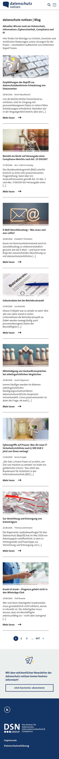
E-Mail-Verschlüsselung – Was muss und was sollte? (24, 231)
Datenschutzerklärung (16, 745)
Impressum (10, 740)
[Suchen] (49, 4)
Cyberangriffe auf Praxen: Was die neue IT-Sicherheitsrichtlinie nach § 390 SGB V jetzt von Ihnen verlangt (25, 448)
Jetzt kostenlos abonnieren (29, 687)
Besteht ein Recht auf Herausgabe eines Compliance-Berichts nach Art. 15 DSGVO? (25, 157)
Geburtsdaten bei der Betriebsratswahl (23, 300)
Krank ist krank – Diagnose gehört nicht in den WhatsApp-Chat (25, 591)
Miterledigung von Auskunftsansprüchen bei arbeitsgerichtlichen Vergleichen (24, 372)
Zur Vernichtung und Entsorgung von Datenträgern (22, 520)
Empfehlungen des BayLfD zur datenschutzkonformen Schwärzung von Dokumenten (24, 85)
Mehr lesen (9, 117)
